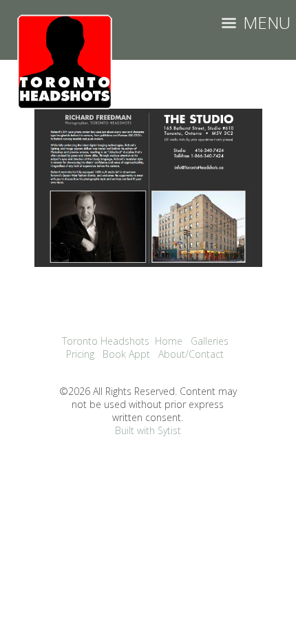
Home (168, 340)
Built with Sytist (148, 430)
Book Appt (126, 354)
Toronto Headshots (105, 340)
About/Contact (191, 354)
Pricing (80, 354)
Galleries (210, 340)
